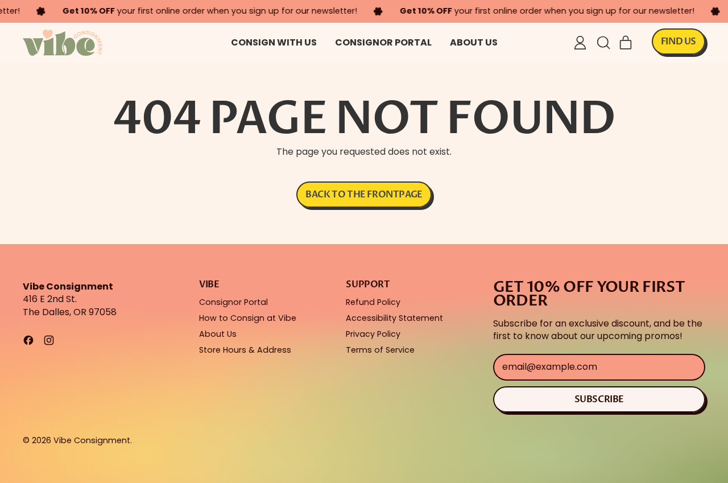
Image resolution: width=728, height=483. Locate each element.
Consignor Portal (383, 42)
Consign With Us (274, 42)
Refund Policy (373, 302)
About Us (474, 42)
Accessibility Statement (394, 318)
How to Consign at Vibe (247, 318)
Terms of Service (380, 350)
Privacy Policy (373, 334)
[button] (603, 43)
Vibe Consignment (91, 440)
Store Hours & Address (245, 350)
